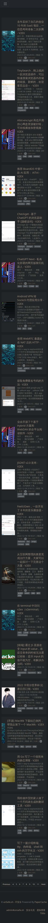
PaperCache (41, 902)
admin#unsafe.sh (15, 910)
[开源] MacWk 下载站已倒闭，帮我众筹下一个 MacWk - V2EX (25, 722)
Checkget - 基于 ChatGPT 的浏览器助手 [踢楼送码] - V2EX (29, 217)
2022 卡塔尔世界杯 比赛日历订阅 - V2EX (30, 687)
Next (43, 884)
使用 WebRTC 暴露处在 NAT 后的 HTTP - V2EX (29, 342)
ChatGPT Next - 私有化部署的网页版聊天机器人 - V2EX (30, 262)
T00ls (42, 913)
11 (38, 884)
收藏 (20, 57)
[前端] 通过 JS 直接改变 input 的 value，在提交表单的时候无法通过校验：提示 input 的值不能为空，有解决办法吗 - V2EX (30, 654)
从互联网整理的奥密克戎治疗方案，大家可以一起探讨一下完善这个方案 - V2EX (30, 559)
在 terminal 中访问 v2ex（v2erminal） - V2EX (29, 609)
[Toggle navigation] (5, 3)
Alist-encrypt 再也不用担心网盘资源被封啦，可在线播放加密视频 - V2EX (30, 125)
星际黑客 (41, 910)
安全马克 (30, 910)
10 (34, 884)
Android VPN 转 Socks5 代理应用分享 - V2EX (30, 300)
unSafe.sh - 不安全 (12, 902)
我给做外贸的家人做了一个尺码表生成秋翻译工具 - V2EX (30, 801)
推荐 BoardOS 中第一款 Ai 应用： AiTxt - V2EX (30, 172)
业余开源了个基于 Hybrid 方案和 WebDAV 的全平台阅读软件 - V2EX (29, 427)
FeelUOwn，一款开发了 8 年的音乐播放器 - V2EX (30, 510)
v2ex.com (31, 57)
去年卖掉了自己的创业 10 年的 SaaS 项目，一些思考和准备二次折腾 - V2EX (30, 27)
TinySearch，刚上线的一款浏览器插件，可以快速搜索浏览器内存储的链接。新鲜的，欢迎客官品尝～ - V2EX (30, 78)
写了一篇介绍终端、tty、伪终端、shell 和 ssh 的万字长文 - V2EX (30, 846)
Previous (6, 884)
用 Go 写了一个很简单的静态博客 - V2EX (30, 758)
